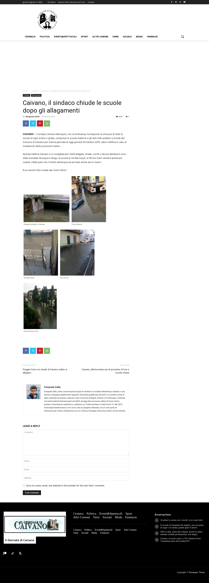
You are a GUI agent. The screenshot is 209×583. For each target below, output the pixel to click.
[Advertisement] (104, 63)
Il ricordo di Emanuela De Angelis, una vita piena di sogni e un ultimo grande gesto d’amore (181, 526)
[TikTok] (180, 2)
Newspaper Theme (197, 572)
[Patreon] (5, 554)
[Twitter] (33, 123)
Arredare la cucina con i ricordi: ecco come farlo (181, 520)
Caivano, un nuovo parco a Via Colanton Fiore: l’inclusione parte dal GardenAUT (180, 539)
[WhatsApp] (47, 123)
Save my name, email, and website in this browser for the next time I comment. (65, 485)
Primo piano (36, 95)
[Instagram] (176, 2)
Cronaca (34, 91)
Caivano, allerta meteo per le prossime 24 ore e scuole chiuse (105, 371)
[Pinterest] (40, 123)
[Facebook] (172, 2)
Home (25, 91)
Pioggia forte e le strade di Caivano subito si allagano (45, 371)
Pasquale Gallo (32, 116)
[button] (182, 36)
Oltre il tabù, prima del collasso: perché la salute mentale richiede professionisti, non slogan (181, 533)
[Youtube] (184, 2)
